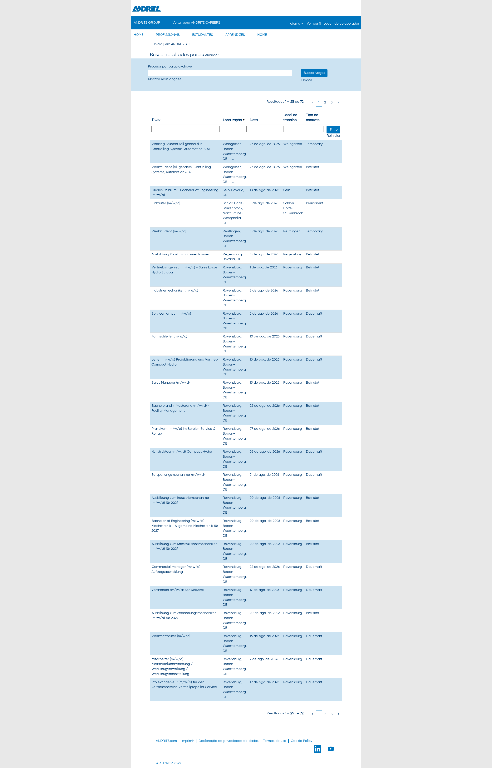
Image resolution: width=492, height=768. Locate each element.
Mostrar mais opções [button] (164, 79)
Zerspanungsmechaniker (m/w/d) (178, 474)
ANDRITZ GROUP (147, 22)
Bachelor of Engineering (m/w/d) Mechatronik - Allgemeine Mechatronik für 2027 (184, 525)
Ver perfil (314, 23)
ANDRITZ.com (166, 741)
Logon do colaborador (341, 23)
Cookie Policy (301, 741)
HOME (138, 35)
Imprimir (187, 741)
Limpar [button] (306, 80)
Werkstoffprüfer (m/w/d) (171, 636)
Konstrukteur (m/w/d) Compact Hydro (182, 451)
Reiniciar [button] (333, 135)
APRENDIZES (235, 35)
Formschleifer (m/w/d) (169, 336)
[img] (246, 8)
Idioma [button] (295, 23)
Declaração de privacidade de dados (228, 741)
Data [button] (254, 120)
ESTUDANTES (202, 35)
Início (158, 44)
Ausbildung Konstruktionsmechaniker (180, 254)
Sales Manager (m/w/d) (171, 382)
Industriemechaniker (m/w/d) (175, 290)
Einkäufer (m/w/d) (166, 203)
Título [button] (156, 120)
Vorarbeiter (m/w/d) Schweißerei (178, 590)
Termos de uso (274, 741)
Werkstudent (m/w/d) (169, 231)
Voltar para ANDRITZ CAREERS (196, 22)
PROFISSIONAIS (168, 35)
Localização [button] (233, 120)
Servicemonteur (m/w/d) (171, 313)
